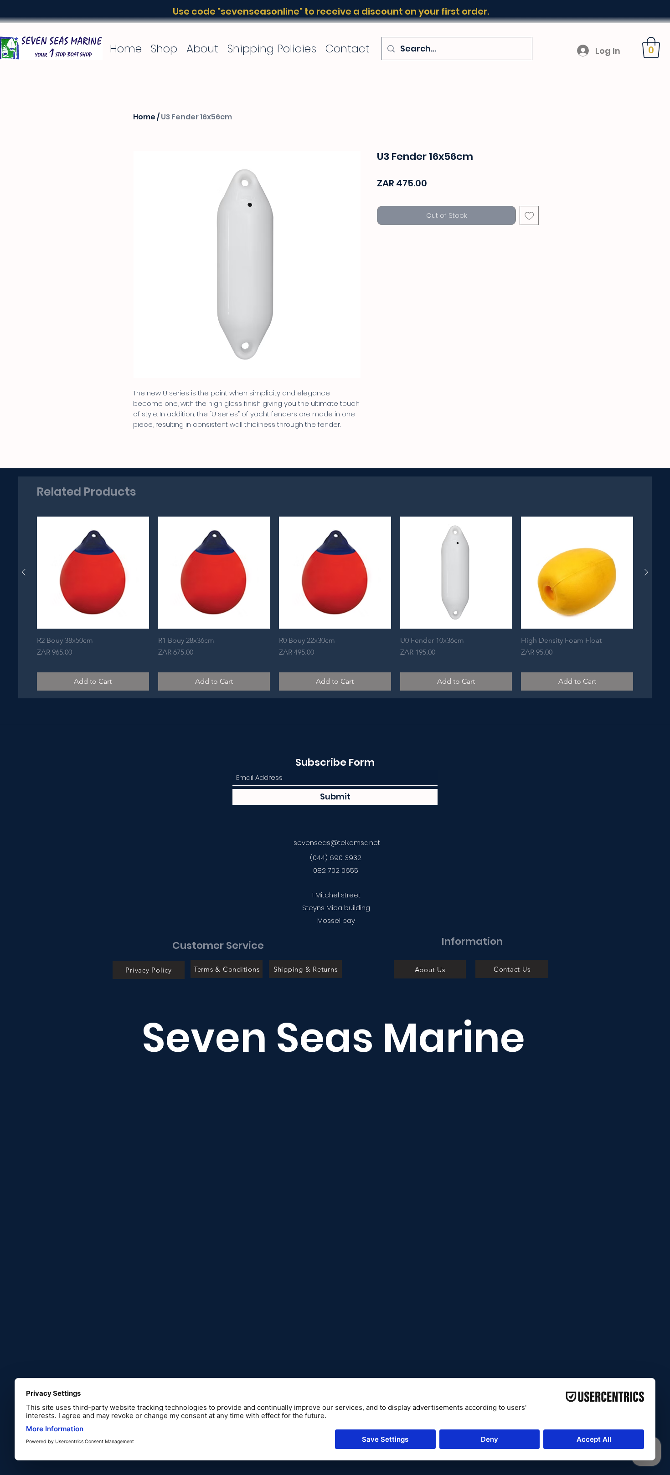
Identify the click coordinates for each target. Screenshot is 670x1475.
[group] (335, 603)
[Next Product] (646, 572)
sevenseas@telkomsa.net (337, 842)
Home (144, 117)
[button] (651, 47)
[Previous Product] (23, 572)
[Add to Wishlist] (529, 215)
